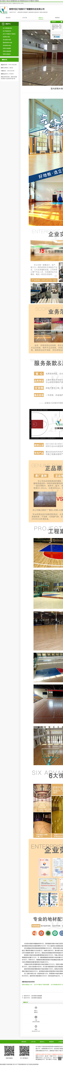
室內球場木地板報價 (36, 995)
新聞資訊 (57, 17)
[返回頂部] (59, 1058)
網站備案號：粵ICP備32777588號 (46, 1059)
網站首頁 (8, 17)
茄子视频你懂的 (9, 1064)
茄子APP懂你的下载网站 (9, 34)
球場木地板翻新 (7, 48)
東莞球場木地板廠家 (53, 1046)
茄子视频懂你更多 (7, 28)
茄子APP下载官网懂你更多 (20, 1064)
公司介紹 (24, 17)
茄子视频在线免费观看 (32, 1064)
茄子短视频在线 (7, 31)
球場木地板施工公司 (27, 984)
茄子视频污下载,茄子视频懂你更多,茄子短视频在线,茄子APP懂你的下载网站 (19, 0)
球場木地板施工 (7, 54)
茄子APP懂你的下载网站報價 (41, 984)
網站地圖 (2, 1064)
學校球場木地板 (7, 45)
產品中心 (41, 17)
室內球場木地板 (7, 39)
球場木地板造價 (7, 51)
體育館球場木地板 (7, 42)
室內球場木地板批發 (36, 997)
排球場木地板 (6, 36)
